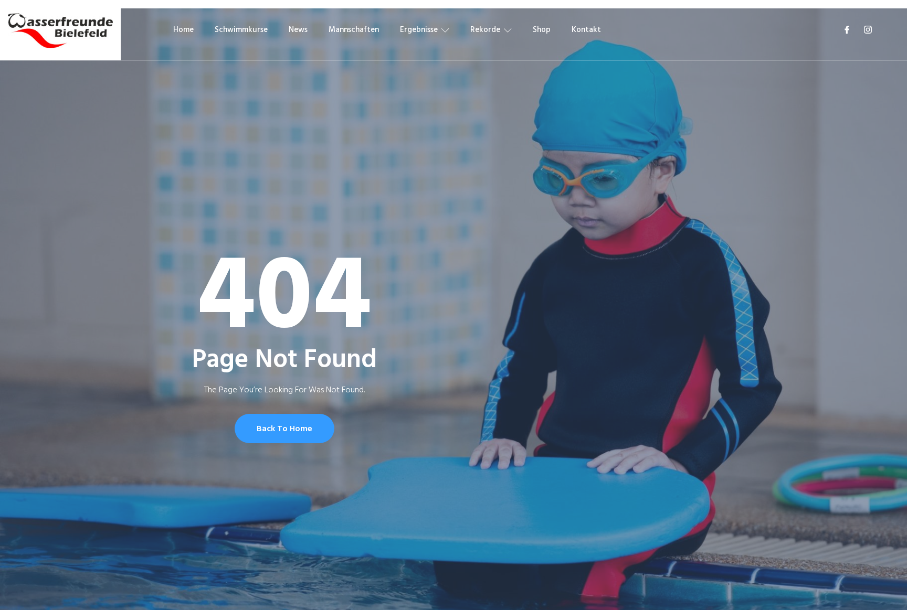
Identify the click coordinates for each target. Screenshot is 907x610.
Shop (542, 29)
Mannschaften (354, 29)
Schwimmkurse (241, 29)
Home (183, 29)
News (298, 29)
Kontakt (586, 29)
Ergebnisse (419, 29)
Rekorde (485, 29)
